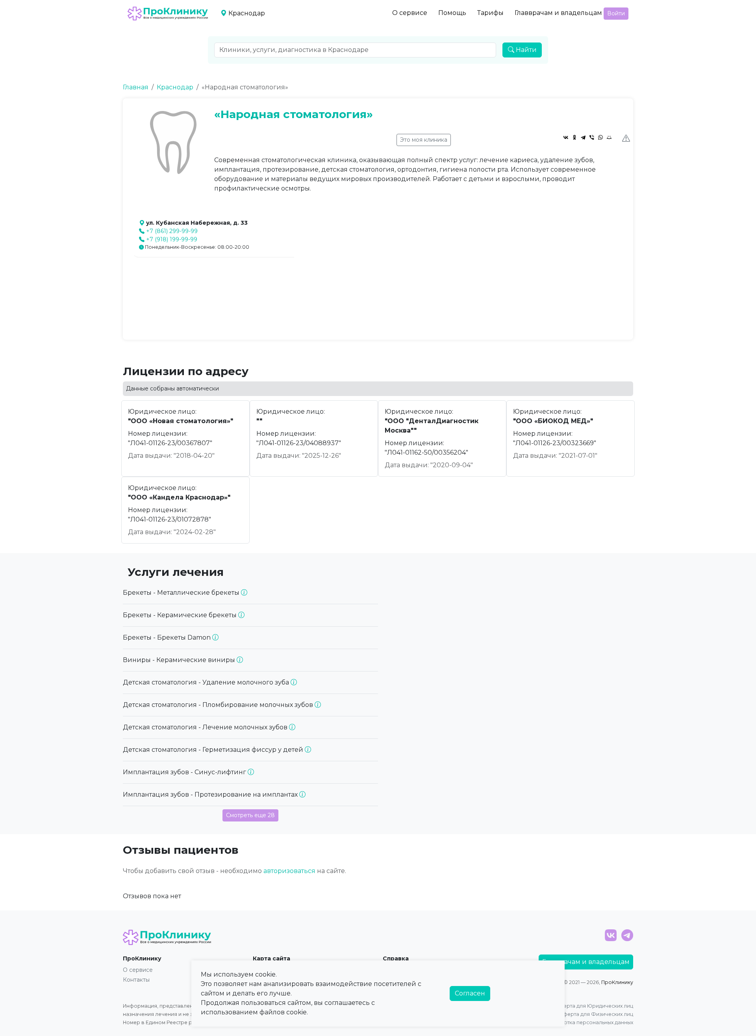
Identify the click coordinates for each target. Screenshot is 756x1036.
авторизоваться (289, 871)
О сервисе (409, 13)
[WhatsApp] (600, 137)
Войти (616, 13)
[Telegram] (583, 137)
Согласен (470, 993)
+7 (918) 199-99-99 (171, 239)
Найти (525, 50)
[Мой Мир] (609, 137)
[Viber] (591, 137)
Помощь (452, 13)
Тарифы (490, 13)
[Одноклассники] (574, 137)
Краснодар (175, 87)
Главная (135, 87)
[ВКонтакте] (565, 137)
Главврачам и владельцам (558, 13)
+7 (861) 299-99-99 (172, 231)
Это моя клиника (423, 139)
